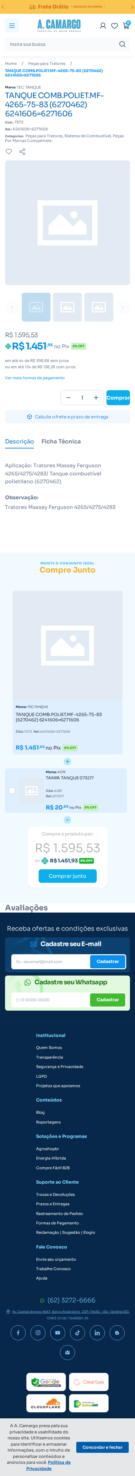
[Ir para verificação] (103, 25)
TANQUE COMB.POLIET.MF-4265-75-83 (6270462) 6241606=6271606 (54, 73)
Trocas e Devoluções (55, 1194)
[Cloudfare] (46, 1403)
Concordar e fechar (102, 1447)
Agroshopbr (47, 1149)
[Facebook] (18, 1332)
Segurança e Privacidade (59, 1067)
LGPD (41, 1076)
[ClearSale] (89, 1382)
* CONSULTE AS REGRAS (86, 6)
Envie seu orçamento (56, 1259)
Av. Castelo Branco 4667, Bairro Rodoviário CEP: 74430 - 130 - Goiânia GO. (71, 1312)
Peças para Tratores (46, 63)
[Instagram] (38, 1332)
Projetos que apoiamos (58, 1086)
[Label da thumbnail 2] (98, 307)
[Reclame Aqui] (89, 1403)
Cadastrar (108, 961)
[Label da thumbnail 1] (67, 307)
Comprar (118, 398)
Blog (40, 1112)
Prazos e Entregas (52, 1204)
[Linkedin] (97, 1332)
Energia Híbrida (51, 1158)
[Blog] (117, 1332)
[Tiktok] (77, 1332)
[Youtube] (57, 1332)
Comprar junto (67, 876)
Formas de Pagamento (57, 1223)
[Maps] (67, 1352)
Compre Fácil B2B (53, 1168)
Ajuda (41, 1278)
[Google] (46, 1382)
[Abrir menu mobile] (12, 26)
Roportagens (48, 1122)
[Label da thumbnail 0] (36, 307)
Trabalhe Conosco (53, 1269)
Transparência (49, 1057)
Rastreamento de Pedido (59, 1214)
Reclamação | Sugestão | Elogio (65, 1232)
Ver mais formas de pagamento (35, 378)
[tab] (19, 442)
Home (11, 63)
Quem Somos (49, 1047)
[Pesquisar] (122, 44)
